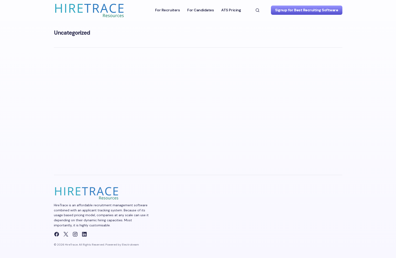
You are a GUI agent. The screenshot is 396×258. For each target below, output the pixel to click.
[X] (66, 234)
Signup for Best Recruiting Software (306, 10)
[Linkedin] (84, 234)
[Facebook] (56, 234)
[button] (258, 10)
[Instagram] (75, 234)
